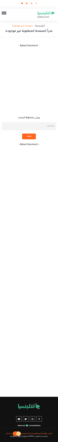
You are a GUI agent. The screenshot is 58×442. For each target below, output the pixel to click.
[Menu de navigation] (4, 13)
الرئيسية (40, 26)
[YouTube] (22, 4)
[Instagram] (31, 4)
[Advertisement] (29, 77)
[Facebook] (36, 4)
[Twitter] (27, 4)
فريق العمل (40, 434)
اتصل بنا (49, 434)
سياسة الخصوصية (27, 434)
